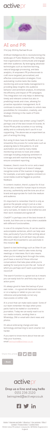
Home (5, 422)
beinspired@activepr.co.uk (21, 341)
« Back (7, 362)
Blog (43, 422)
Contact (14, 424)
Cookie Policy (34, 424)
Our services (36, 422)
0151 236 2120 (25, 392)
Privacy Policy (23, 424)
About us (26, 422)
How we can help (15, 422)
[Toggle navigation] (44, 5)
